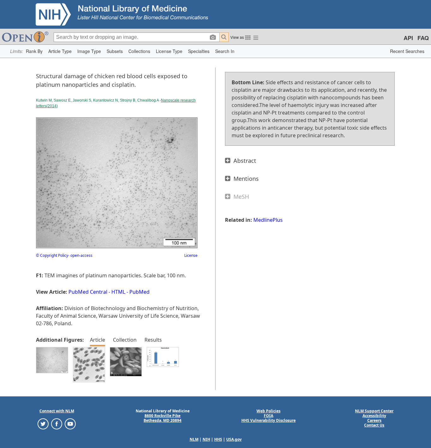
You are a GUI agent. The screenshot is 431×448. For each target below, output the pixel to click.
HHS (218, 439)
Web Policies (268, 411)
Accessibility (374, 415)
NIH (206, 439)
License (191, 255)
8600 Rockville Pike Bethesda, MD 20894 (162, 418)
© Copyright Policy (52, 255)
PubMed (139, 291)
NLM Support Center (374, 411)
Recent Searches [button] (407, 51)
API (408, 38)
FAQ (423, 38)
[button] (34, 51)
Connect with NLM (56, 411)
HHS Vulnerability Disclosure (268, 420)
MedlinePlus (268, 219)
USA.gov (234, 439)
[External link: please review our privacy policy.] (43, 423)
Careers (374, 420)
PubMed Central (87, 291)
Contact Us (374, 425)
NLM (194, 439)
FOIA (268, 415)
